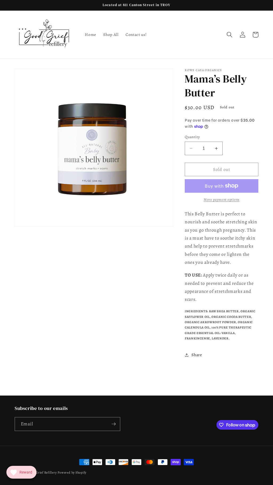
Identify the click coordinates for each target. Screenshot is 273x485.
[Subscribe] (113, 424)
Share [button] (196, 354)
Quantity (192, 136)
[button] (229, 34)
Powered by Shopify (72, 472)
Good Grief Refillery (42, 472)
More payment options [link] (221, 199)
